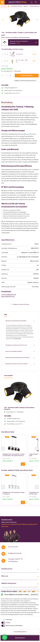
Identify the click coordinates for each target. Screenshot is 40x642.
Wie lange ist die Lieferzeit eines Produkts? (16, 363)
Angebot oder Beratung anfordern (24, 80)
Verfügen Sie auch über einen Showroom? (16, 345)
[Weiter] (37, 19)
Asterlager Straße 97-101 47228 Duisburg (15, 560)
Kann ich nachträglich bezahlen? (13, 351)
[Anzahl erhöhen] (10, 76)
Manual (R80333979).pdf (8, 296)
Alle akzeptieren (20, 638)
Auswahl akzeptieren (20, 632)
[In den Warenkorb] (23, 464)
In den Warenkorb (27, 75)
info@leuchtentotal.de (15, 553)
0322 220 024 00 (13, 547)
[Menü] (2, 2)
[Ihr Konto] (31, 2)
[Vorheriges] (2, 19)
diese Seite (18, 338)
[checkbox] (6, 620)
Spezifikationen (7, 240)
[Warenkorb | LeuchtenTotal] (39, 1)
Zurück (4, 6)
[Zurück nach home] (9, 6)
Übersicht (35, 594)
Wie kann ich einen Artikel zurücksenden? (16, 320)
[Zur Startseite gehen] (18, 2)
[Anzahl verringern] (2, 76)
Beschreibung (6, 102)
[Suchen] (36, 2)
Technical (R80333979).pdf (8, 294)
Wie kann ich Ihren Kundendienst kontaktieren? (17, 357)
